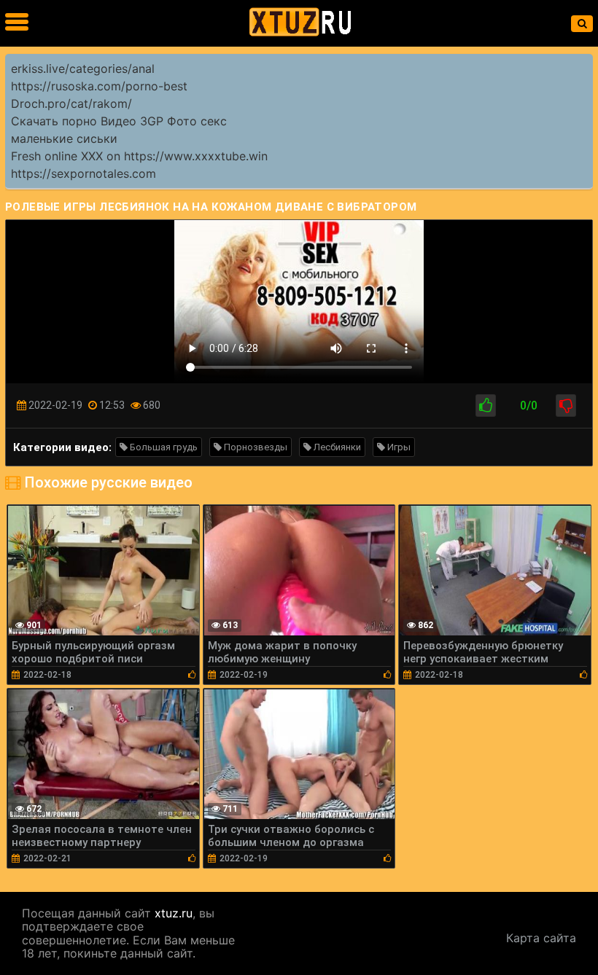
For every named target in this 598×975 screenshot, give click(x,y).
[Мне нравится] (485, 405)
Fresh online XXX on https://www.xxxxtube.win (139, 156)
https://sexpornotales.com (83, 173)
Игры (398, 447)
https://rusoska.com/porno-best (99, 86)
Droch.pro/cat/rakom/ (71, 103)
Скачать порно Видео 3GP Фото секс (119, 121)
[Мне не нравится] (566, 405)
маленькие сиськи (64, 138)
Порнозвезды (254, 447)
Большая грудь (163, 447)
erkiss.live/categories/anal (83, 68)
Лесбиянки (336, 447)
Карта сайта (541, 938)
